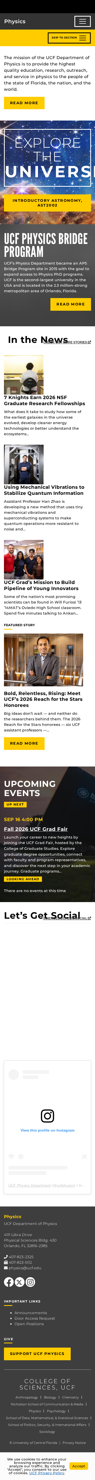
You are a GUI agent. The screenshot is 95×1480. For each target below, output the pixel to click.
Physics (35, 1411)
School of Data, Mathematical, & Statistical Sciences (47, 1418)
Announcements (31, 1312)
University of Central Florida (35, 1443)
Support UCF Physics (37, 1353)
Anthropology (27, 1397)
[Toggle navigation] (82, 21)
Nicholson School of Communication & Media (47, 1404)
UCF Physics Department (29, 1185)
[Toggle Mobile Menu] (90, 6)
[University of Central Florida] (40, 6)
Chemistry (70, 1397)
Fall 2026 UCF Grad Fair (36, 829)
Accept (78, 1466)
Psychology (56, 1411)
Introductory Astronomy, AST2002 (47, 203)
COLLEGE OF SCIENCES (45, 1384)
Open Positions (29, 1323)
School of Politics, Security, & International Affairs (47, 1425)
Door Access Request (35, 1318)
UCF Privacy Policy (46, 1473)
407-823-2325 (21, 1256)
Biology (50, 1397)
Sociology (47, 1432)
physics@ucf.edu (25, 1268)
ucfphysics (65, 1185)
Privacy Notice (74, 1443)
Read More (24, 102)
